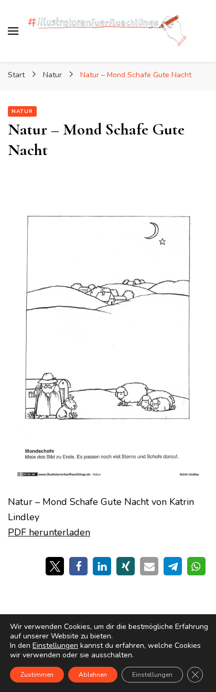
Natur (22, 111)
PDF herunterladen (49, 532)
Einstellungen (55, 645)
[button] (55, 566)
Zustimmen (36, 674)
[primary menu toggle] (13, 31)
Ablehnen (93, 674)
